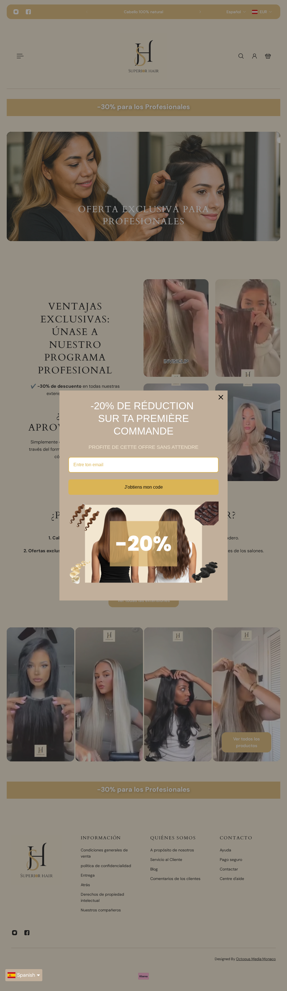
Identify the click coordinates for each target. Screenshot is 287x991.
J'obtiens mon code (143, 487)
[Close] (221, 397)
